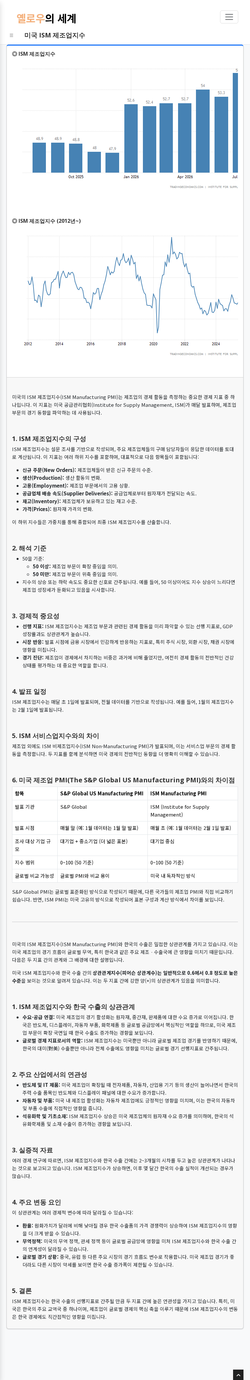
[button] (11, 35)
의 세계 (46, 18)
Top (238, 1379)
